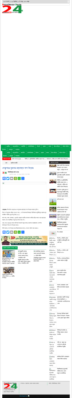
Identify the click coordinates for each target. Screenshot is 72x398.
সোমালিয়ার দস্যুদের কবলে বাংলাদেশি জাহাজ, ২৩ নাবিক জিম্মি (39, 259)
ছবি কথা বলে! (60, 199)
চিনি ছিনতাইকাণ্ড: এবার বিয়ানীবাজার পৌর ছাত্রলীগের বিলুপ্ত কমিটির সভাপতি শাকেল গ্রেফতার (8, 261)
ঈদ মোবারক (60, 232)
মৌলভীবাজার (31, 146)
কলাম (50, 146)
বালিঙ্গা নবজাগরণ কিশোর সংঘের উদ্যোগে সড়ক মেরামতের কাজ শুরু (62, 210)
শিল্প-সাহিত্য (57, 146)
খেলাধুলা (11, 149)
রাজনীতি (23, 146)
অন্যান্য (17, 149)
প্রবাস (44, 146)
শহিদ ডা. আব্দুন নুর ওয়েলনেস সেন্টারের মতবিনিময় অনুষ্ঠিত (61, 344)
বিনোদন (4, 149)
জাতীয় (8, 146)
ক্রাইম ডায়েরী (13, 163)
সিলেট (38, 146)
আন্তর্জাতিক (15, 146)
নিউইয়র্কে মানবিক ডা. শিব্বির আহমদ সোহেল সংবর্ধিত (62, 332)
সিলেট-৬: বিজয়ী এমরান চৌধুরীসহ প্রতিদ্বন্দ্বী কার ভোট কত (63, 240)
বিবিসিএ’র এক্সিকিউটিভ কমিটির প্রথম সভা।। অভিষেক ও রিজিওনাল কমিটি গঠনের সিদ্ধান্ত (42, 159)
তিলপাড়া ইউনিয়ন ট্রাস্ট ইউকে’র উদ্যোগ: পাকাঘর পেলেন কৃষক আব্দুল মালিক (63, 316)
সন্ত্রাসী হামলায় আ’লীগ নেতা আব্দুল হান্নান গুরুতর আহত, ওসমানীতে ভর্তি (24, 261)
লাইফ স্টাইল (66, 146)
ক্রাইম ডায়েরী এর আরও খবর (10, 248)
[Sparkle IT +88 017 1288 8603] (40, 396)
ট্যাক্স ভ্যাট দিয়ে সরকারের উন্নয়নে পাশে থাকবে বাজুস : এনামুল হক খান (63, 167)
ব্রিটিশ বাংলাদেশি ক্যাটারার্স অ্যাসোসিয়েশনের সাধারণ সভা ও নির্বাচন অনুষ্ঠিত (63, 217)
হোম (6, 163)
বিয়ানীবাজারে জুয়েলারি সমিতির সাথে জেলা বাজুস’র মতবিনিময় (62, 371)
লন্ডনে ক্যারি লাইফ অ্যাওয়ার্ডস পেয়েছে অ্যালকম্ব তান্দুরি (61, 272)
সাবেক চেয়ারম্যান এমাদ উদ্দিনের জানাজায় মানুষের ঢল (63, 287)
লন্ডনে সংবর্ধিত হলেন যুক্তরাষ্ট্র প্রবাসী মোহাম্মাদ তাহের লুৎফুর (63, 175)
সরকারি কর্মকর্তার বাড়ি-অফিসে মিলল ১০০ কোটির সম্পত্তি (8, 276)
